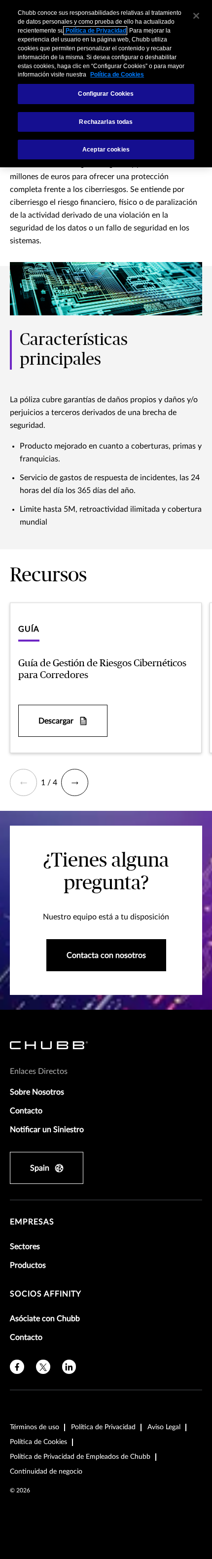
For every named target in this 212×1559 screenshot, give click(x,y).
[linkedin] (69, 1367)
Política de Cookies (38, 1442)
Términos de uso (34, 1427)
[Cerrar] (196, 16)
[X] (43, 1367)
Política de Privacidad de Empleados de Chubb (80, 1456)
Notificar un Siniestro (47, 1130)
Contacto (26, 1111)
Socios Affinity (45, 1294)
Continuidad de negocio (46, 1471)
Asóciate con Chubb (45, 1319)
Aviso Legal (163, 1427)
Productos (28, 1265)
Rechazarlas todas (106, 121)
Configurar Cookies (106, 93)
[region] (106, 83)
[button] (23, 782)
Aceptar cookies (106, 149)
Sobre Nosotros (37, 1092)
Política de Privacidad (103, 1427)
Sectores (25, 1247)
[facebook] (17, 1367)
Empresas (32, 1222)
